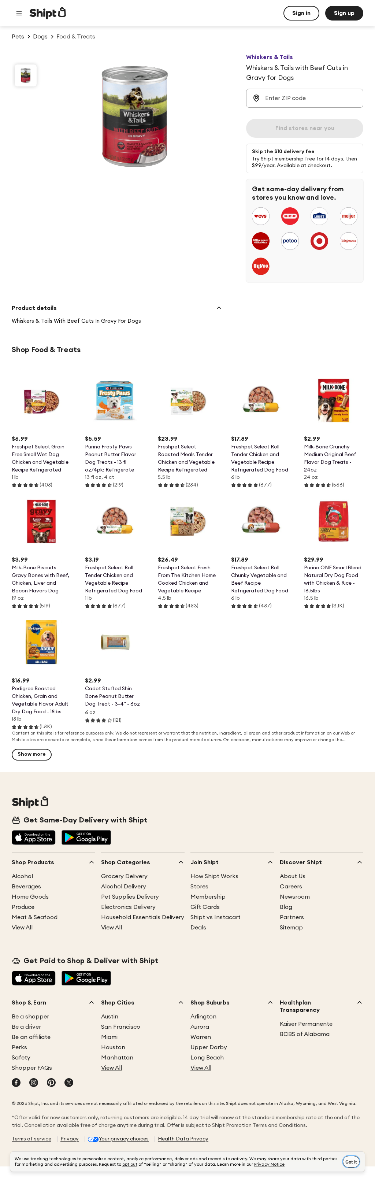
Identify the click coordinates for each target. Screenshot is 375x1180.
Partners (292, 917)
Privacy (69, 1139)
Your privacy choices (124, 1139)
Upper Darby (208, 1047)
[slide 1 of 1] (26, 75)
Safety (21, 1058)
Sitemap (291, 928)
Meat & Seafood (34, 917)
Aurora (199, 1027)
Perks (19, 1047)
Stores (199, 886)
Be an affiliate (31, 1037)
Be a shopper (30, 1017)
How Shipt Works (214, 876)
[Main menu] (19, 13)
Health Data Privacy (183, 1139)
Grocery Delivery (124, 876)
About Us (292, 876)
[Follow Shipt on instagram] (33, 1083)
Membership (208, 897)
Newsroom (295, 897)
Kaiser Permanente (306, 1024)
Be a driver (26, 1027)
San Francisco (120, 1027)
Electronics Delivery (128, 907)
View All (22, 928)
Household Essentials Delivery (142, 917)
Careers (291, 886)
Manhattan (117, 1058)
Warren (200, 1037)
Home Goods (30, 897)
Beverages (26, 886)
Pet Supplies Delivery (130, 897)
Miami (109, 1037)
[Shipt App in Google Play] (86, 838)
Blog (286, 907)
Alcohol (22, 876)
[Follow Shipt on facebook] (16, 1083)
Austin (109, 1017)
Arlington (203, 1017)
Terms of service (31, 1139)
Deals (198, 928)
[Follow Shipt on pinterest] (51, 1083)
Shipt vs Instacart (215, 917)
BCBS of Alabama (305, 1034)
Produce (23, 907)
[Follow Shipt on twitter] (68, 1083)
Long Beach (207, 1058)
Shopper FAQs (32, 1068)
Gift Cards (205, 907)
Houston (113, 1047)
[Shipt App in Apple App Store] (34, 838)
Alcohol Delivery (123, 886)
